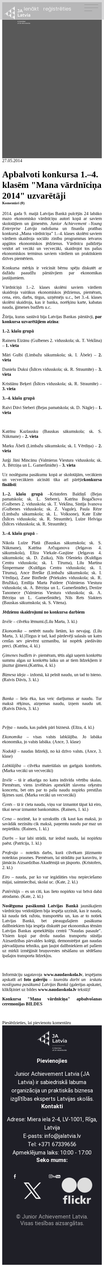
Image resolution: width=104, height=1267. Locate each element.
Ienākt (31, 8)
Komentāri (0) (13, 203)
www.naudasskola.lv (63, 974)
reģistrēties (57, 8)
